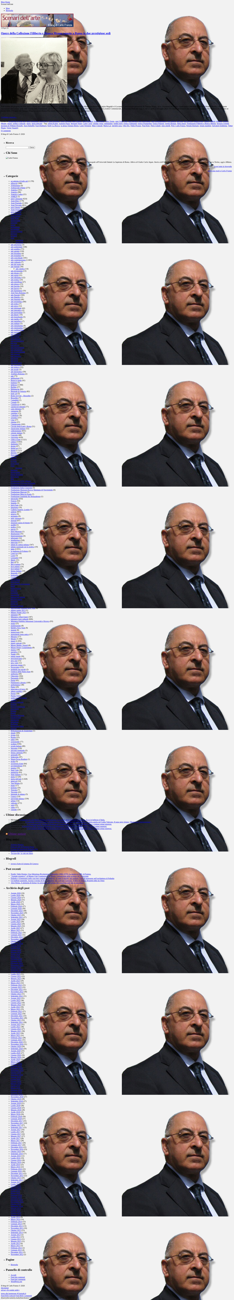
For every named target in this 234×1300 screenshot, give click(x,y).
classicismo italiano (18, 429)
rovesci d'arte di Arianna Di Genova (24, 864)
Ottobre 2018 (16, 1099)
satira (13, 739)
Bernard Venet (76, 123)
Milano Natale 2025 (18, 612)
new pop (14, 661)
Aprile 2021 (15, 1033)
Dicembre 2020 (17, 1042)
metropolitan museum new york (23, 608)
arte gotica (15, 304)
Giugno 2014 (16, 1213)
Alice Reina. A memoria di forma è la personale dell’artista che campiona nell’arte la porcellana (47, 883)
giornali (14, 521)
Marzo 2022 (15, 1009)
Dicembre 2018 (17, 1095)
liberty (13, 560)
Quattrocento (16, 718)
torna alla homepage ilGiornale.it (13, 1293)
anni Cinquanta (32, 121)
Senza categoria (17, 753)
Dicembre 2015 (17, 1173)
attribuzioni (15, 378)
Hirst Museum (16, 531)
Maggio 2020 (16, 1057)
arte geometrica (16, 302)
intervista (14, 542)
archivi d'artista (16, 232)
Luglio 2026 (15, 895)
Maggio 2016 (16, 1162)
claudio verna (98, 123)
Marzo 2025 (15, 930)
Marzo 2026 (15, 904)
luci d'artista (15, 580)
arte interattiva (16, 310)
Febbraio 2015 (16, 1195)
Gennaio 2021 (16, 1040)
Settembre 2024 (17, 943)
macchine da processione (20, 584)
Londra (13, 577)
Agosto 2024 (16, 946)
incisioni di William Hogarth (12, 126)
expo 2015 (15, 464)
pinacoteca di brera (18, 689)
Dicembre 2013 (17, 1226)
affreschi (14, 183)
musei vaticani (16, 643)
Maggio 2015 (16, 1189)
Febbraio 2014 (16, 1222)
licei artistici (15, 567)
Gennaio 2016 (16, 1171)
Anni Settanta (99, 121)
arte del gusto (16, 264)
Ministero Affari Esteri (19, 617)
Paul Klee (146, 126)
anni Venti (119, 121)
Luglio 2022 (15, 1000)
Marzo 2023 (15, 983)
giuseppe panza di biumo (20, 523)
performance (15, 685)
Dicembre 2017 (17, 1121)
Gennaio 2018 (16, 1119)
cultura (206, 121)
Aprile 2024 (15, 954)
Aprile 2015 (15, 1191)
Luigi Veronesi (85, 126)
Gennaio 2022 (16, 1014)
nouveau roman (17, 665)
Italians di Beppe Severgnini (21, 851)
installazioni (15, 540)
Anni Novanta (65, 121)
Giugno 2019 (16, 1081)
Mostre (3, 123)
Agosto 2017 (16, 1130)
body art (14, 394)
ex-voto (14, 461)
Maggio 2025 (16, 926)
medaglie (14, 602)
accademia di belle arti (16, 121)
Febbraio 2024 (16, 959)
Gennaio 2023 (16, 987)
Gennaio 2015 (16, 1197)
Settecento (15, 757)
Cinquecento (15, 424)
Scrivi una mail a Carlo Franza (220, 171)
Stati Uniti (15, 770)
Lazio (13, 556)
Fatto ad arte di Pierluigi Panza (22, 847)
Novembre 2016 (17, 1149)
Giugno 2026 (16, 898)
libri (12, 562)
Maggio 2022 (16, 1005)
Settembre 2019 (17, 1075)
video (13, 807)
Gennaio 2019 (16, 1092)
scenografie (15, 742)
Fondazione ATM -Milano (21, 481)
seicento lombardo (18, 750)
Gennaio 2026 (16, 908)
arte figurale (15, 295)
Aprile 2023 (15, 981)
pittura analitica (16, 691)
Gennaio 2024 (16, 961)
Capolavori (15, 404)
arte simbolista (16, 363)
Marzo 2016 (15, 1167)
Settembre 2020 (17, 1049)
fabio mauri (181, 123)
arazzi (13, 225)
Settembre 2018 (17, 1101)
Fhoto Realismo (17, 475)
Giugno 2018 (16, 1108)
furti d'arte (15, 505)
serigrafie (14, 755)
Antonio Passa (64, 123)
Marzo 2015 (15, 1193)
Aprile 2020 (15, 1060)
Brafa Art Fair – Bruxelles (21, 396)
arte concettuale (144, 121)
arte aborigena (16, 245)
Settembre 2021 (17, 1022)
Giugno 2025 (16, 924)
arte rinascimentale (18, 352)
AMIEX (14, 196)
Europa (13, 459)
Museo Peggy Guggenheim (21, 648)
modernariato (16, 626)
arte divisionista (17, 271)
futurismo (14, 507)
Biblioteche (15, 389)
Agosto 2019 (16, 1077)
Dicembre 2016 (17, 1147)
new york (14, 663)
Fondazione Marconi (19, 492)
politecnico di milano (19, 698)
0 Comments (6, 131)
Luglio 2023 (15, 974)
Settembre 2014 (17, 1206)
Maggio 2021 (16, 1031)
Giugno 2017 (16, 1134)
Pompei (14, 704)
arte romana (15, 354)
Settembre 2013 (17, 1233)
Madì (13, 586)
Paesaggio (15, 678)
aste (12, 376)
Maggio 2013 (16, 1241)
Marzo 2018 (15, 1114)
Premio (13, 711)
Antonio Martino (17, 845)
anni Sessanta (88, 121)
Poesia (13, 694)
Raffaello (14, 724)
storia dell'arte (37, 123)
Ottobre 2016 (16, 1152)
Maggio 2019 (16, 1084)
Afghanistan (15, 186)
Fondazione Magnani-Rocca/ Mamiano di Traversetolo (32, 490)
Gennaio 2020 (16, 1066)
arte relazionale (16, 350)
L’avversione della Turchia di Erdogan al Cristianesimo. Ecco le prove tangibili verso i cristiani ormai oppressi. (69, 824)
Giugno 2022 (16, 1003)
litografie (14, 573)
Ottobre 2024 (16, 941)
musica (13, 650)
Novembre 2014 (17, 1202)
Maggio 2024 (16, 952)
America (14, 190)
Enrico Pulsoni (158, 123)
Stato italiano (16, 775)
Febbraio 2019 (16, 1090)
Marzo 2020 (15, 1062)
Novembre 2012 (17, 1254)
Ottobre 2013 (16, 1230)
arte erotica (15, 280)
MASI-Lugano (16, 599)
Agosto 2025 (16, 919)
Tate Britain (15, 783)
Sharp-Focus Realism (19, 759)
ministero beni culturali (19, 619)
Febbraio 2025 (16, 933)
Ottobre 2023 (16, 968)
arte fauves (15, 288)
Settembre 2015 (17, 1180)
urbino (13, 801)
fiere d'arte (15, 477)
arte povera (188, 121)
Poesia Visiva (16, 696)
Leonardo (14, 558)
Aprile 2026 (15, 902)
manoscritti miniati (18, 597)
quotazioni (15, 720)
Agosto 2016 (16, 1156)
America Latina (17, 194)
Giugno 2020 (16, 1055)
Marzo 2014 (15, 1219)
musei (9, 123)
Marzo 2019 (15, 1088)
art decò (14, 236)
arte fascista (15, 286)
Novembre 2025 (17, 913)
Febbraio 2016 (16, 1169)
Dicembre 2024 (17, 937)
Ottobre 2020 (16, 1046)
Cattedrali (14, 415)
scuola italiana (16, 746)
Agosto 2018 (16, 1103)
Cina (12, 420)
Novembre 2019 (17, 1070)
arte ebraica (15, 273)
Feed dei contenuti (18, 1277)
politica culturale (19, 123)
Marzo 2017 (15, 1141)
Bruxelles (14, 398)
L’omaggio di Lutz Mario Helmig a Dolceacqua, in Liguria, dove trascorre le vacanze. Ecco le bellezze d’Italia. (62, 820)
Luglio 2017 (15, 1132)
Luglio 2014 (15, 1211)
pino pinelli (165, 126)
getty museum (16, 518)
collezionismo (16, 431)
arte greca (14, 306)
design (13, 446)
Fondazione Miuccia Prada (21, 494)
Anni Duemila (53, 121)
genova (13, 514)
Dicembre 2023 (17, 963)
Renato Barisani (192, 126)
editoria (13, 457)
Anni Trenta (109, 121)
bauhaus (14, 383)
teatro (13, 785)
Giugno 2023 (16, 976)
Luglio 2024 (15, 948)
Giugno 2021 (16, 1029)
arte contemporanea (158, 121)
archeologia (15, 227)
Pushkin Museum (17, 715)
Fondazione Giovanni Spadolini (23, 483)
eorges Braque (170, 123)
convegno (14, 437)
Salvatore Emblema (219, 126)
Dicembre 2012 (17, 1252)
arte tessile (15, 369)
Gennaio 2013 (16, 1250)
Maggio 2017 (16, 1136)
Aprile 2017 (15, 1138)
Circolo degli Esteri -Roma (21, 426)
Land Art (14, 553)
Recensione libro (17, 726)
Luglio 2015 (15, 1184)
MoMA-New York (18, 628)
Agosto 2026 (16, 893)
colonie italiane (16, 433)
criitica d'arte (198, 121)
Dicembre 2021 (17, 1016)
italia (12, 549)
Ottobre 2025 (16, 915)
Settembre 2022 (17, 996)
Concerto (14, 435)
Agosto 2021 (16, 1025)
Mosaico (14, 637)
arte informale (16, 308)
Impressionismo (17, 536)
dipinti (212, 121)
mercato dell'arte (17, 606)
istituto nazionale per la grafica (22, 547)
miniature (14, 615)
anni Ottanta (77, 121)
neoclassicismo (16, 658)
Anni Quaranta (16, 210)
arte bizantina (16, 253)
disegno (219, 121)
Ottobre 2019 (16, 1073)
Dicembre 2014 (17, 1200)
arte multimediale (17, 330)
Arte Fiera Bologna (18, 293)
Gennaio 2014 (16, 1224)
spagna (13, 768)
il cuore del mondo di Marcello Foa (24, 849)
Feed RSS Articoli (8, 1296)
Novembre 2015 (17, 1176)
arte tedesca (15, 367)
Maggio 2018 (16, 1110)
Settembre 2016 (17, 1154)
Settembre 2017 (17, 1127)
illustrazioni (15, 534)
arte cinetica (132, 121)
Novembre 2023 (17, 965)
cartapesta (14, 411)
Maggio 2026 (16, 900)
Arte (125, 121)
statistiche (14, 772)
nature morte (15, 656)
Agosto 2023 (16, 972)
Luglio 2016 (15, 1158)
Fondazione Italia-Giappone (21, 488)
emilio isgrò (118, 123)
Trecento (14, 792)
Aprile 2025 (15, 928)
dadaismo (14, 444)
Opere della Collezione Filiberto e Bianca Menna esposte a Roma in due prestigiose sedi (56, 33)
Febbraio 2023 (16, 985)
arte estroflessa (16, 282)
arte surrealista (16, 365)
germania (14, 516)
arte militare (15, 323)
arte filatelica (15, 297)
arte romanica (16, 356)
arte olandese (16, 334)
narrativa (14, 652)
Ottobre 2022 (16, 994)
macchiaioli (15, 582)
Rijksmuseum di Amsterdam (21, 731)
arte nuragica (16, 332)
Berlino (13, 387)
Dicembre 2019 (17, 1068)
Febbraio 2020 (16, 1064)
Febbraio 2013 (16, 1248)
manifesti (14, 593)
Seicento (14, 748)
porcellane (15, 709)
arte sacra (14, 361)
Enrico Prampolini (145, 123)
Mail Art (14, 591)
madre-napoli (16, 588)
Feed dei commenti (18, 1279)
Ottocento (14, 676)
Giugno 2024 (16, 950)
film (12, 479)
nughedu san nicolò (18, 669)
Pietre (13, 687)
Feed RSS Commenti (23, 1296)
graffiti (13, 525)
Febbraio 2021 (16, 1038)
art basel (14, 234)
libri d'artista (15, 564)
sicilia (13, 761)
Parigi (13, 680)
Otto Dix (126, 126)
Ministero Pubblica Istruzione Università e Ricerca (30, 621)
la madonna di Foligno (19, 551)
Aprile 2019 (15, 1086)
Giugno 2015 (16, 1187)
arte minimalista (17, 328)
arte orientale (16, 339)
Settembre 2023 (17, 970)
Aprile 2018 (15, 1112)
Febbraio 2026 (16, 906)
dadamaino (108, 123)
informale (14, 538)
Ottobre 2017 (16, 1125)
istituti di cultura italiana (20, 545)
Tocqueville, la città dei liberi (22, 853)
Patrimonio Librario (18, 683)
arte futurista (15, 299)
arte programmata (17, 348)
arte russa (14, 359)
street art (14, 781)
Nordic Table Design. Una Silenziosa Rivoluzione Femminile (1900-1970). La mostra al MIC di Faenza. (51, 874)
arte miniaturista (17, 326)
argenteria (19, 240)
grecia (13, 529)
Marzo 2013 (15, 1246)
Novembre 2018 (17, 1097)
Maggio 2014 (16, 1215)
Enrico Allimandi (130, 123)
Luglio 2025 (15, 922)
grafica (225, 121)
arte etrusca (15, 284)
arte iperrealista (16, 313)
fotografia (14, 499)
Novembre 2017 (17, 1123)
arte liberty (15, 315)
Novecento (15, 667)
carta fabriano (16, 409)
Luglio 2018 (15, 1106)
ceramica (14, 418)
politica (13, 700)
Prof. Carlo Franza (178, 126)
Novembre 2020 (17, 1044)
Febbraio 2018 (16, 1116)
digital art (14, 448)
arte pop (180, 121)
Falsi (12, 466)
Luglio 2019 (15, 1079)
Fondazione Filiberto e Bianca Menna (201, 123)
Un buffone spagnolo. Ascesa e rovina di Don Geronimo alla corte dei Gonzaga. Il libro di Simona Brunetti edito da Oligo (57, 881)
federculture (15, 472)
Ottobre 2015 (16, 1178)
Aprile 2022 (15, 1007)
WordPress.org (16, 1282)
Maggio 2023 (16, 979)
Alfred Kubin (53, 123)
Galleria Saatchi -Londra (20, 510)
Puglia (13, 713)
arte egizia (15, 275)
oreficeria (14, 674)
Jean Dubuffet (29, 126)
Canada (14, 402)
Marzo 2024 (15, 957)
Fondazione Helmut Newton (22, 486)
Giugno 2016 (16, 1160)
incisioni (19, 468)
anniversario (15, 221)
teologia (14, 788)
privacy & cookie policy (10, 1290)
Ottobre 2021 (16, 1020)
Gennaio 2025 (16, 935)
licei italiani (15, 569)
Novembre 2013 (17, 1228)
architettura (15, 229)
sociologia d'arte (17, 764)
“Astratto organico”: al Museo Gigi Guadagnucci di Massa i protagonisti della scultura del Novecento (49, 876)
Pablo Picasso (136, 126)
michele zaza (117, 126)
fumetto (14, 503)
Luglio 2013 (15, 1237)
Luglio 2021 (15, 1027)
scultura (14, 744)
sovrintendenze (16, 766)
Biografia (9, 10)
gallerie (13, 512)
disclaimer (5, 1288)
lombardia (14, 575)
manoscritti (15, 595)
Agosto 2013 (16, 1235)
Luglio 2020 (15, 1053)
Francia (13, 501)
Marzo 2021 (15, 1035)
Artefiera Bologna (18, 374)
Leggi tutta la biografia (223, 166)
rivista (13, 735)
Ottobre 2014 (16, 1204)
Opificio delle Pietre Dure (20, 672)
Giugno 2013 (16, 1239)
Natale (13, 654)
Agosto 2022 (16, 998)
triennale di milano (18, 794)
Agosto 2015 (16, 1182)
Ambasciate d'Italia (18, 188)
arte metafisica (16, 321)
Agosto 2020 (16, 1051)
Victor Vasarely (12, 128)
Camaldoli (15, 400)
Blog (8, 8)
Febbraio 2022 (16, 1011)
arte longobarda (17, 317)
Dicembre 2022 (17, 989)
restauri (13, 729)
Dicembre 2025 (17, 911)
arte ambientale (16, 247)
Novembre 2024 (17, 939)
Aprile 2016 (15, 1165)
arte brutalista (16, 256)
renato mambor (205, 126)
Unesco (14, 796)
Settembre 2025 (17, 917)
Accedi (13, 1275)
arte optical (171, 121)
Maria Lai (107, 126)
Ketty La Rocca (54, 126)
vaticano (14, 803)
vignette (14, 810)
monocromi (15, 632)
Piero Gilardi (156, 126)
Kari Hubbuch (41, 126)
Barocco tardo (16, 380)
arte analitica (15, 249)
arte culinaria (16, 262)
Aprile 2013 (15, 1243)
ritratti (13, 733)
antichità (14, 223)
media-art (14, 604)
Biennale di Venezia (18, 391)
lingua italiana (16, 571)
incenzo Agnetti (223, 123)
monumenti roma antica (20, 634)
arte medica (15, 319)
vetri (12, 805)
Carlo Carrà (87, 123)
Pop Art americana (18, 707)
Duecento (14, 455)
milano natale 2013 (18, 610)
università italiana (17, 799)
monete (13, 630)
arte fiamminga (16, 291)
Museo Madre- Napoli (19, 645)
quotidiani (14, 722)
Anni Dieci (43, 121)
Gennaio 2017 (16, 1145)
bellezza (14, 385)
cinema (13, 422)
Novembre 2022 (17, 992)
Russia (13, 737)
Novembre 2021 (17, 1018)
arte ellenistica (16, 277)
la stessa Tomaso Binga (70, 126)
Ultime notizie (17, 833)
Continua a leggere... (9, 117)
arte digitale (15, 267)
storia (28, 123)
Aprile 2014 (15, 1217)
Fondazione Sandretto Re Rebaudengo (25, 496)
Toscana (14, 790)
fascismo (14, 470)
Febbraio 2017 (16, 1143)
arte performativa (17, 341)
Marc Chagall (97, 126)
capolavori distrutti (18, 407)
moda (13, 623)
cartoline (14, 413)
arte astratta (15, 251)
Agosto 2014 (16, 1208)
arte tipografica (16, 372)
